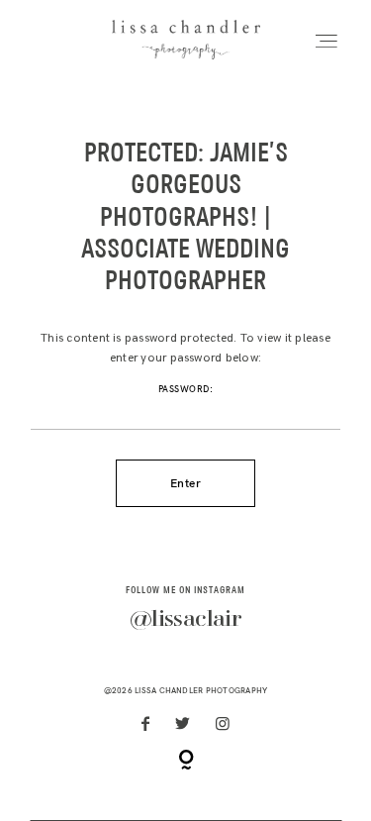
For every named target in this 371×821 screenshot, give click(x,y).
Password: (186, 388)
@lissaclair (185, 620)
